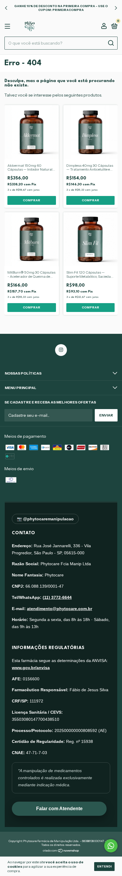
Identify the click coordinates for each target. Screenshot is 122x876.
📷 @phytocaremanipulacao (45, 519)
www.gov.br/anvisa (31, 667)
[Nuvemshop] (61, 851)
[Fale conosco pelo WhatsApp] (111, 845)
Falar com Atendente (59, 808)
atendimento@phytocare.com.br (59, 608)
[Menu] (8, 26)
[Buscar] (110, 43)
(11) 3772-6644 (57, 597)
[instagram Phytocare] (61, 350)
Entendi (104, 866)
